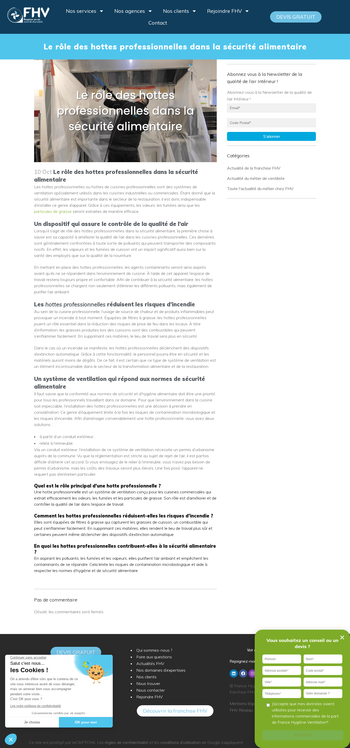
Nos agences (129, 11)
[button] (296, 17)
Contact (157, 22)
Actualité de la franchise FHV (253, 168)
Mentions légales (245, 703)
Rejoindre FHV (224, 11)
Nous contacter (150, 690)
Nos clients (176, 11)
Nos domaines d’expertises (161, 670)
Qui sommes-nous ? (154, 650)
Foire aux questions (154, 656)
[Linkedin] (234, 673)
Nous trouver (148, 683)
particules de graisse (53, 211)
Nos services (81, 11)
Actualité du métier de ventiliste (256, 178)
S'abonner (271, 136)
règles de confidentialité (126, 742)
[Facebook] (243, 673)
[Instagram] (253, 673)
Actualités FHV (150, 663)
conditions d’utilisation (180, 742)
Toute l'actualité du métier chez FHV (260, 188)
